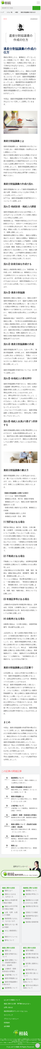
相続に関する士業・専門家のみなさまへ (17, 1004)
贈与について (9, 940)
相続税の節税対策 (32, 922)
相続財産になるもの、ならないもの (9, 920)
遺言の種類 (30, 950)
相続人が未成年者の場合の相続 (9, 901)
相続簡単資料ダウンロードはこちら (16, 1011)
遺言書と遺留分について (30, 965)
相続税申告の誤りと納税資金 (30, 917)
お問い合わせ (8, 1007)
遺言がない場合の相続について (30, 980)
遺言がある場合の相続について (30, 986)
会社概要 (7, 1026)
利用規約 (7, 1022)
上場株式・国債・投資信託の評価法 (9, 970)
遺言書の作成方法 (32, 954)
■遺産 (16, 12)
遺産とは (8, 950)
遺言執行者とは (31, 970)
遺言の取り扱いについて (30, 974)
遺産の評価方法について (9, 955)
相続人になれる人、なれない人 (9, 895)
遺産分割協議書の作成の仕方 (9, 983)
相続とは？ (9, 890)
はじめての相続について (12, 1000)
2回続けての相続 (32, 912)
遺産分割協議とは (11, 978)
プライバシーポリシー (11, 1019)
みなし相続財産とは (9, 932)
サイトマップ (8, 1015)
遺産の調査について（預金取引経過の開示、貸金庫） (9, 962)
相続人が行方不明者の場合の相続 (9, 907)
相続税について (31, 890)
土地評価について (11, 975)
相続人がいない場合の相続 (9, 926)
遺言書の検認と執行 (30, 959)
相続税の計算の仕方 (30, 907)
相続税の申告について (30, 895)
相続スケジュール (11, 937)
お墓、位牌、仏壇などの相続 (9, 913)
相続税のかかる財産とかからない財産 (30, 901)
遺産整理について (11, 988)
